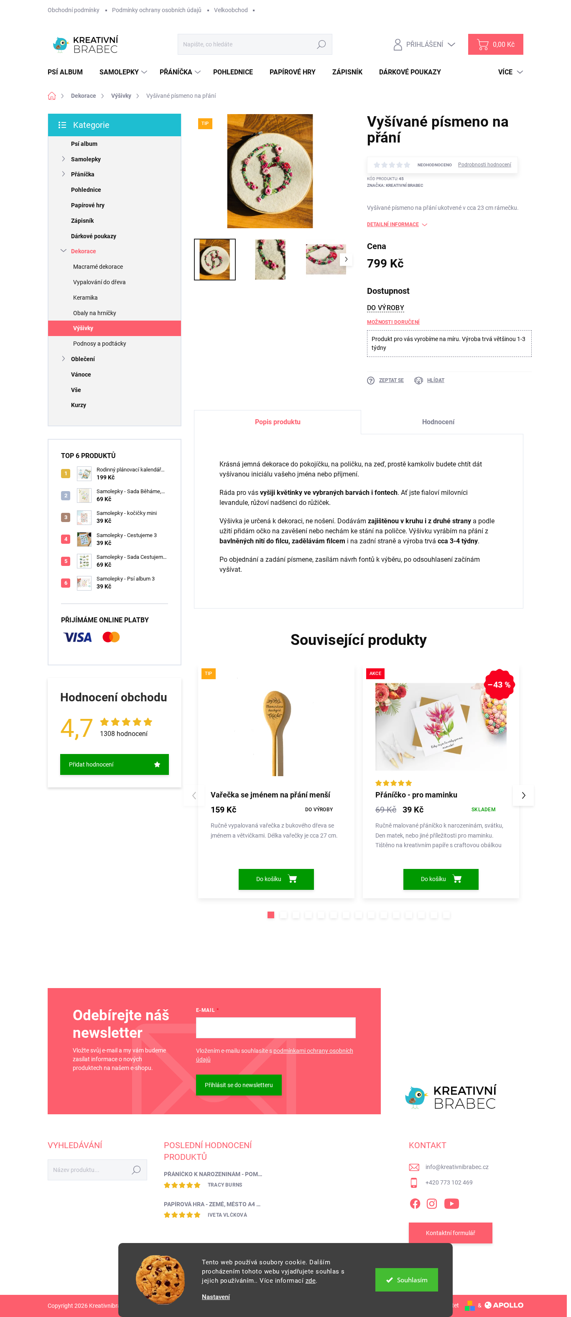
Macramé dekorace (98, 266)
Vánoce (81, 374)
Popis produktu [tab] (278, 422)
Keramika (85, 297)
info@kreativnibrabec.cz (457, 1167)
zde (311, 1280)
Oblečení (83, 359)
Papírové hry (88, 205)
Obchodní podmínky (73, 10)
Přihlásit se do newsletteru (239, 1085)
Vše (76, 390)
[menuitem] (68, 72)
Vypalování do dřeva (99, 282)
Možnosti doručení (393, 322)
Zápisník (82, 220)
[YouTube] (451, 1202)
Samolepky (86, 159)
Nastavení (216, 1297)
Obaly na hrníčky (94, 313)
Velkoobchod (231, 10)
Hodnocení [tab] (438, 422)
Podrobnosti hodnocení (484, 165)
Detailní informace (393, 224)
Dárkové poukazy (93, 236)
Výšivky (83, 328)
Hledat (321, 44)
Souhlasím (412, 1280)
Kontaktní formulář (450, 1233)
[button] (271, 915)
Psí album (84, 143)
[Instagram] (432, 1202)
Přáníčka (82, 174)
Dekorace (83, 251)
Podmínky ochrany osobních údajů (156, 10)
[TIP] (276, 727)
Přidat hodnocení (91, 764)
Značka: (395, 185)
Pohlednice (86, 189)
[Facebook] (415, 1202)
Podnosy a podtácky (99, 343)
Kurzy (78, 405)
